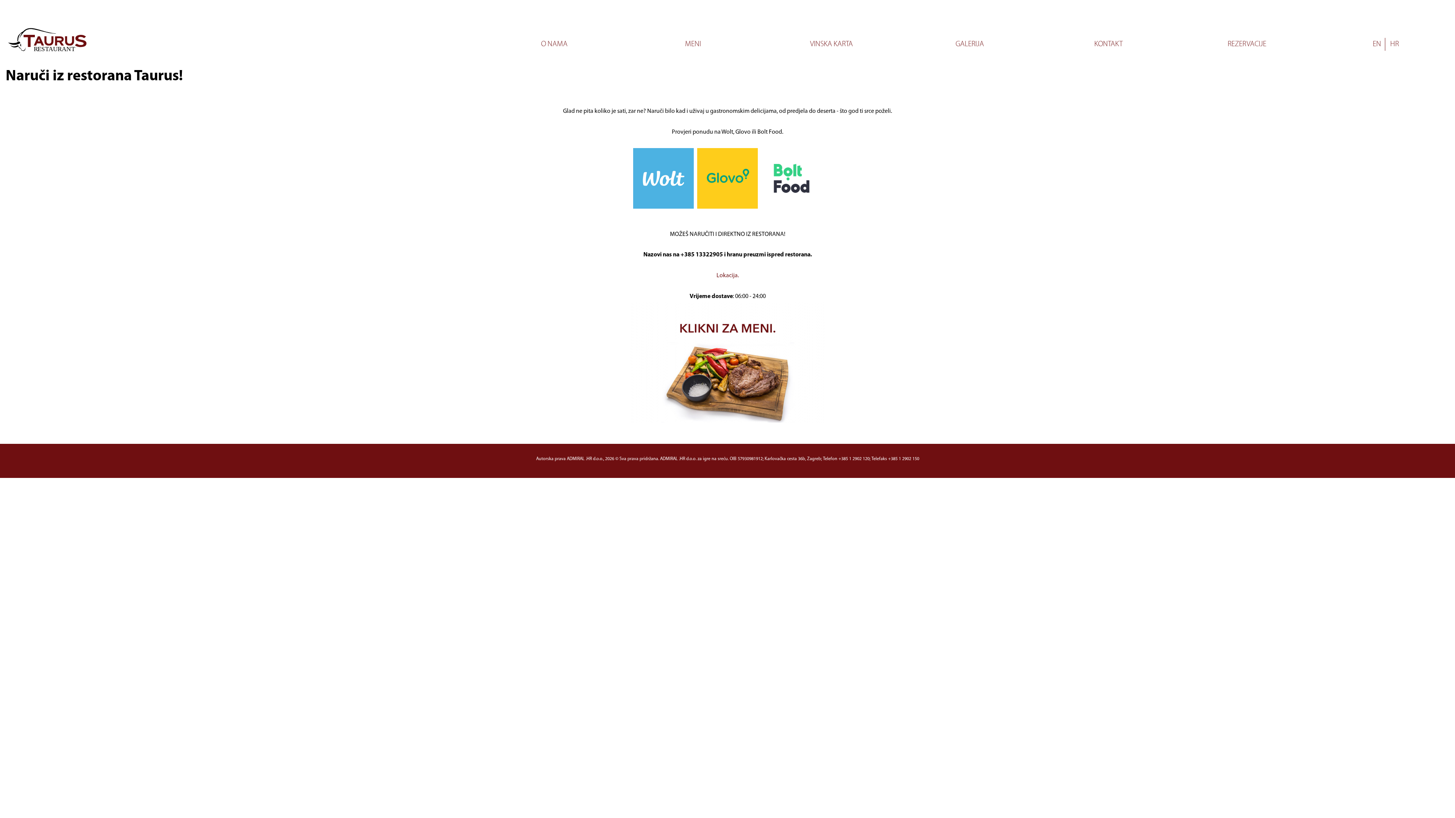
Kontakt (1108, 44)
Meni (693, 44)
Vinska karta (831, 44)
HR (1394, 44)
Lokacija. (728, 276)
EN (1377, 44)
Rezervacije (1247, 44)
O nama (554, 44)
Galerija (970, 44)
